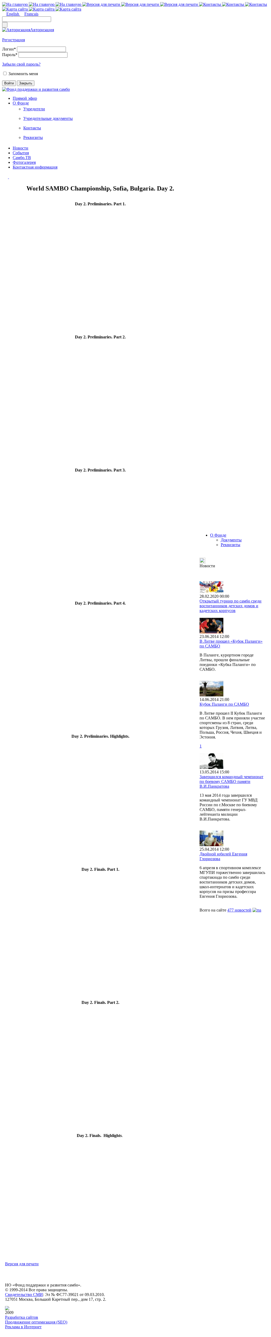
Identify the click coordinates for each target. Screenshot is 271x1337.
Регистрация (13, 40)
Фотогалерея (24, 162)
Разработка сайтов (21, 1317)
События (21, 153)
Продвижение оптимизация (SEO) (36, 1322)
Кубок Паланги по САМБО (224, 704)
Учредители (34, 109)
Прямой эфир (25, 98)
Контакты (32, 128)
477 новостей (239, 910)
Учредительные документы (48, 118)
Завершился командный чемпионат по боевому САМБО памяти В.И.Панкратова (231, 781)
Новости (20, 148)
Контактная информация (35, 167)
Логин (9, 49)
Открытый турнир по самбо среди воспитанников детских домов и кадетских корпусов (230, 606)
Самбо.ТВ (22, 157)
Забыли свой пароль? (21, 64)
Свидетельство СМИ (24, 1294)
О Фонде (21, 103)
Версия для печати (22, 1264)
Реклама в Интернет (23, 1327)
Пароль (9, 54)
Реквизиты (33, 137)
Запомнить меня (23, 73)
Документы (231, 540)
